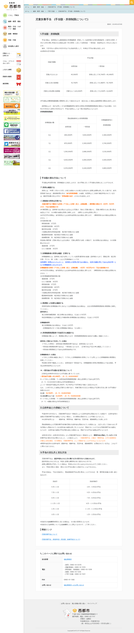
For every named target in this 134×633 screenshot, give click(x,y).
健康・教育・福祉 (38, 7)
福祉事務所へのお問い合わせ (74, 585)
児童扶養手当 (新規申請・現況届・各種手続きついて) (61, 539)
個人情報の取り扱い (79, 603)
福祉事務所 (68, 559)
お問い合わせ (65, 603)
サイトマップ (92, 603)
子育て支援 (51, 11)
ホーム (27, 7)
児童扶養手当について (49, 534)
